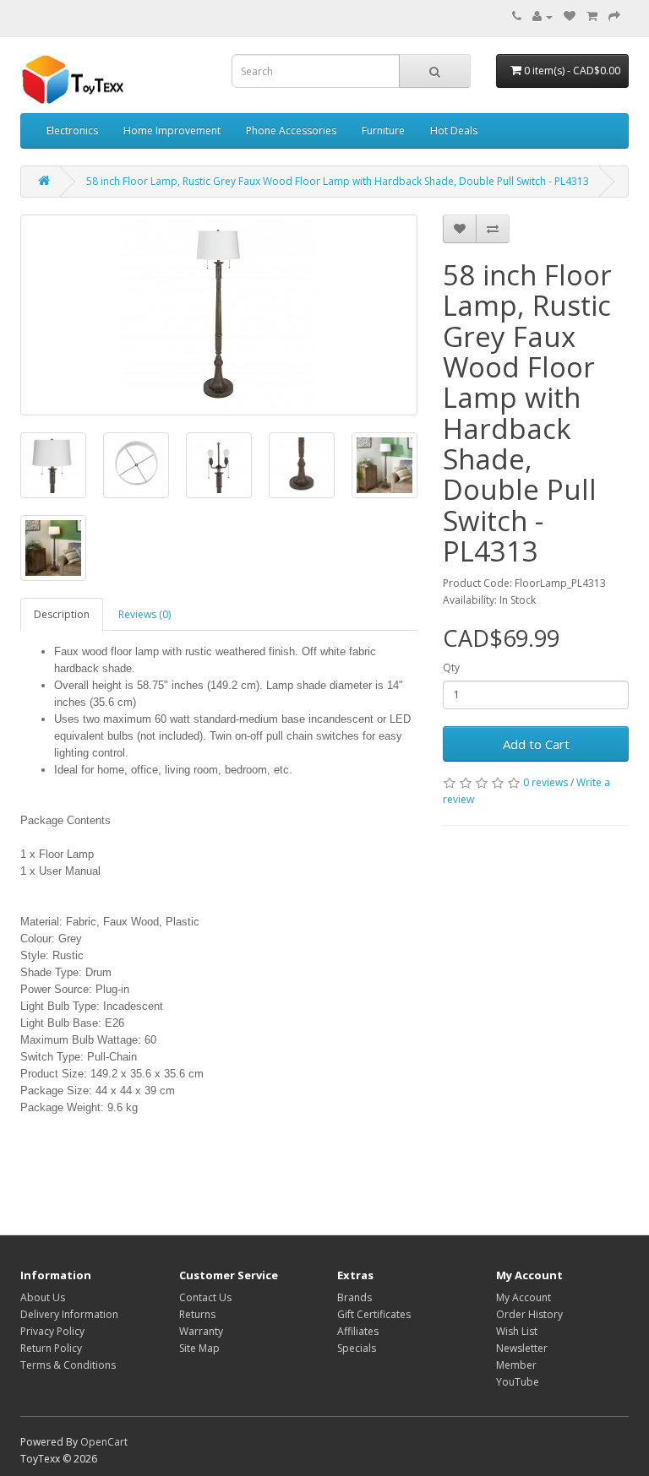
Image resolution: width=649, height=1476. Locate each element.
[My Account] (542, 16)
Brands (354, 1297)
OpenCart (104, 1442)
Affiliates (358, 1331)
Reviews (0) (144, 614)
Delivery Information (69, 1314)
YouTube (517, 1382)
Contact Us (205, 1297)
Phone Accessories (291, 130)
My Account (523, 1297)
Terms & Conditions (68, 1365)
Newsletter (522, 1348)
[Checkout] (614, 16)
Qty (451, 667)
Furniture (383, 130)
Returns (197, 1314)
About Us (42, 1297)
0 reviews (545, 782)
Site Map (199, 1348)
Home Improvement (172, 130)
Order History (529, 1314)
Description (62, 614)
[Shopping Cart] (591, 16)
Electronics (72, 130)
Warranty (201, 1331)
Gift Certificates (374, 1314)
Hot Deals (453, 130)
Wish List (516, 1331)
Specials (356, 1348)
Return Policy (51, 1348)
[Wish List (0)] (569, 16)
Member (516, 1365)
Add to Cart (536, 743)
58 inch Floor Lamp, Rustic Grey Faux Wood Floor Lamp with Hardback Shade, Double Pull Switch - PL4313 (337, 181)
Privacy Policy (52, 1331)
